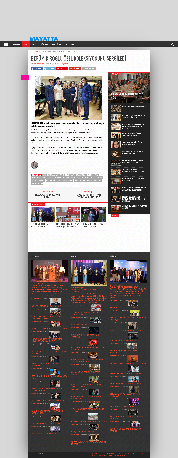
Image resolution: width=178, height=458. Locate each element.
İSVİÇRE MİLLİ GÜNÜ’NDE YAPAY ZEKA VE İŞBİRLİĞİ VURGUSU (67, 225)
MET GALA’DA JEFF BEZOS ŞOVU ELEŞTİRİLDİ (49, 329)
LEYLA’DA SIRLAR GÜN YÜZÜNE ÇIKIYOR (125, 330)
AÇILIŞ (44, 175)
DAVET (25, 44)
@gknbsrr (65, 63)
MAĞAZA (100, 178)
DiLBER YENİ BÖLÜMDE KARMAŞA (123, 406)
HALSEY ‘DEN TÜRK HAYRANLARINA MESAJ (48, 401)
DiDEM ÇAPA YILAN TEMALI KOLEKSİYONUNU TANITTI (89, 196)
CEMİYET (96, 175)
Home (33, 52)
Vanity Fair (97, 180)
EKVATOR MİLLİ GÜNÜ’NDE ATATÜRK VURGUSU (40, 225)
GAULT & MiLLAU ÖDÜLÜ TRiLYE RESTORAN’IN (131, 134)
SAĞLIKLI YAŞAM (97, 456)
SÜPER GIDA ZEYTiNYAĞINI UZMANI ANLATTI (133, 153)
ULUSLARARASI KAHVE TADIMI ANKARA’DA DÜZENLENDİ (134, 189)
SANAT (59, 180)
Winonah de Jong (37, 183)
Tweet (24, 77)
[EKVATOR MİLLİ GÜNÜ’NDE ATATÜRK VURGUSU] (43, 222)
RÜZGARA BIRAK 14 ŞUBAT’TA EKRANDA (125, 384)
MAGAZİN (34, 180)
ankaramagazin (53, 175)
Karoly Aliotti (75, 178)
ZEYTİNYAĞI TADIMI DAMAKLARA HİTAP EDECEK (133, 171)
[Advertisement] (72, 17)
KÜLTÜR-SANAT (70, 44)
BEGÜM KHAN (70, 175)
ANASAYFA (16, 44)
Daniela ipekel (36, 178)
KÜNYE (135, 453)
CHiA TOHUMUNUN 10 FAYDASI (134, 106)
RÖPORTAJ (44, 44)
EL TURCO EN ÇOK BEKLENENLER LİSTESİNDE (128, 363)
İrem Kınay (58, 178)
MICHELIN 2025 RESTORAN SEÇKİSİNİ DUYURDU (132, 162)
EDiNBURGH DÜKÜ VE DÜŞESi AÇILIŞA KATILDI (49, 423)
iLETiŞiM (118, 453)
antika (62, 175)
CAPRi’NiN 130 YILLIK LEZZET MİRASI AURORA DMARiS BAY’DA (133, 126)
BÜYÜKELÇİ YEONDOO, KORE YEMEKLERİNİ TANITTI (133, 116)
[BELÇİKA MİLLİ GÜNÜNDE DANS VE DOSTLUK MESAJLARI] (93, 222)
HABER (51, 178)
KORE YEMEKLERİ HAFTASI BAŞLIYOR (133, 180)
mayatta (41, 180)
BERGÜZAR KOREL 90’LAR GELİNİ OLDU (125, 373)
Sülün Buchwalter (86, 180)
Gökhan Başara (39, 63)
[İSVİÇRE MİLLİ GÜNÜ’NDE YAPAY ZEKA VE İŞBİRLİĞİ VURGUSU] (68, 222)
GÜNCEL (45, 178)
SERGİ (76, 180)
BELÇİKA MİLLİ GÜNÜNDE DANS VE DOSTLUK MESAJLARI (92, 225)
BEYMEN (89, 175)
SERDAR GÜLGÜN (68, 180)
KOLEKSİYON (85, 178)
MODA (34, 44)
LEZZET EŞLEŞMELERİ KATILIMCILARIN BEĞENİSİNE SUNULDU (133, 199)
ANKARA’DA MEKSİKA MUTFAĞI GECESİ (134, 207)
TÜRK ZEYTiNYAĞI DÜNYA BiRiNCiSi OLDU (132, 143)
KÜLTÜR (93, 178)
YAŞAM (106, 456)
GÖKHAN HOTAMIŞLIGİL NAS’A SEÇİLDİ (46, 306)
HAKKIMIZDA (111, 453)
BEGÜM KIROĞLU (80, 175)
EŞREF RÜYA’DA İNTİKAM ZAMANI (123, 340)
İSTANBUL (66, 178)
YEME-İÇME (56, 44)
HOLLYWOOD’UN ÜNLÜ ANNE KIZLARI (47, 196)
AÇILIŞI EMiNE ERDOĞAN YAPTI (83, 432)
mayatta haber (35, 331)
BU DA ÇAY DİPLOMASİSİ (80, 325)
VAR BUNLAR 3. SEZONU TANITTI (122, 308)
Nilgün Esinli (50, 180)
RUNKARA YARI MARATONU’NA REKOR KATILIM (89, 421)
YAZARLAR (112, 456)
